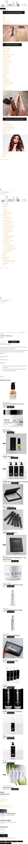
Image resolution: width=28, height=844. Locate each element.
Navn (1, 829)
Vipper (5, 211)
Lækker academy (6, 257)
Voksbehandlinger (8, 212)
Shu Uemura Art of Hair (9, 225)
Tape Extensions (7, 251)
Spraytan (6, 205)
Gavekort (5, 255)
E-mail (1, 832)
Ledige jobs (5, 258)
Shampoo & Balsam (8, 229)
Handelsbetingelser (4, 799)
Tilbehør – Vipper (7, 218)
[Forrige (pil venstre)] (3, 843)
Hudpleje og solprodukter (9, 235)
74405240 (2, 816)
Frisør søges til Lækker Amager (10, 260)
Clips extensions (7, 243)
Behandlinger (5, 203)
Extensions (6, 206)
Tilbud (4, 254)
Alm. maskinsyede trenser (9, 249)
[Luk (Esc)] (20, 841)
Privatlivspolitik (3, 800)
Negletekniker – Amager (9, 262)
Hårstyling (6, 232)
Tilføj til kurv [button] (11, 407)
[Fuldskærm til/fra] (8, 841)
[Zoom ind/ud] (3, 841)
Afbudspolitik (5, 263)
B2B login (2, 802)
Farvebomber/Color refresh (9, 226)
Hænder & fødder (7, 237)
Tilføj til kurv (14, 341)
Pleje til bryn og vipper (8, 240)
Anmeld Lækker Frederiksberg (6, 806)
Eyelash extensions (8, 217)
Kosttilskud (6, 238)
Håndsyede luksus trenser (9, 245)
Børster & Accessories (9, 231)
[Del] (14, 841)
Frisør (5, 208)
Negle (5, 209)
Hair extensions (7, 220)
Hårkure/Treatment (8, 228)
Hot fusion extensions (8, 246)
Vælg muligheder (11, 508)
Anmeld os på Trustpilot (5, 805)
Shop (5, 332)
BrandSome (14, 837)
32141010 (2, 823)
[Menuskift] (3, 8)
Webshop (5, 215)
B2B (4, 265)
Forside (1, 332)
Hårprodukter (7, 223)
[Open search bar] (0, 189)
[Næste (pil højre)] (8, 843)
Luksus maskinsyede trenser (10, 248)
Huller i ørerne (7, 214)
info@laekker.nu (3, 795)
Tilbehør (6, 252)
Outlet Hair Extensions (9, 222)
